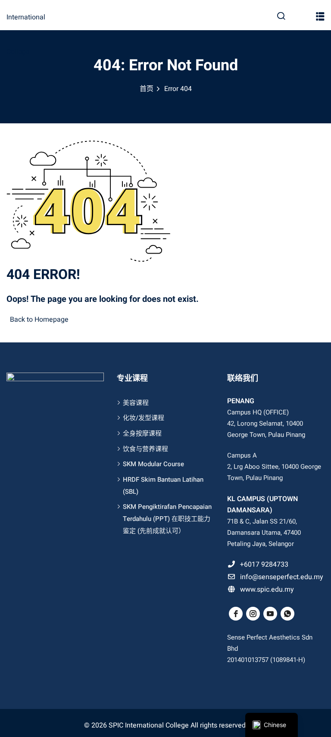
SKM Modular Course (153, 464)
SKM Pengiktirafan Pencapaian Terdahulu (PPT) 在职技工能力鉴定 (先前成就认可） (167, 518)
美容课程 (136, 403)
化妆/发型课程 (143, 418)
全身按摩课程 (142, 433)
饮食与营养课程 (145, 449)
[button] (320, 18)
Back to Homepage (39, 319)
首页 (146, 89)
